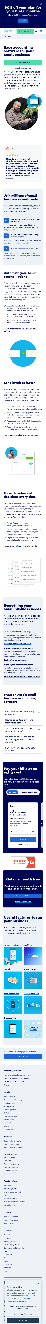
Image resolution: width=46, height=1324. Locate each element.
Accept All (23, 1320)
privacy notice (19, 1301)
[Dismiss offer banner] (40, 4)
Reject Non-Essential (23, 1314)
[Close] (38, 1283)
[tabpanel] (23, 823)
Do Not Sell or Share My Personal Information (22, 1307)
